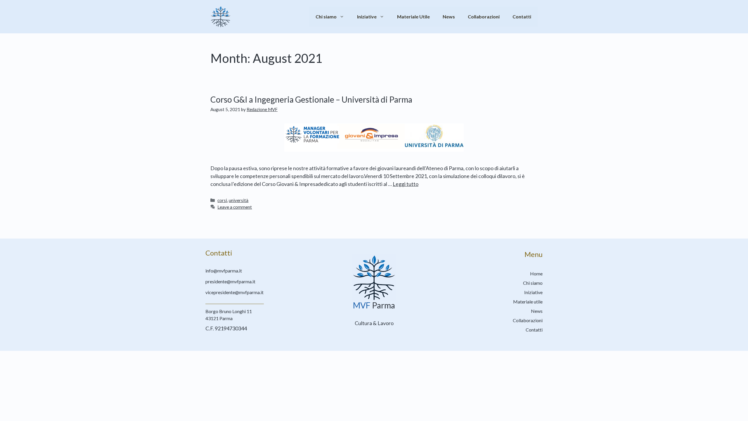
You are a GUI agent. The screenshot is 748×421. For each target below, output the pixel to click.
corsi (222, 200)
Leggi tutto (405, 184)
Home (536, 273)
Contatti (521, 16)
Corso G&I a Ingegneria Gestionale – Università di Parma (311, 99)
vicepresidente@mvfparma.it (234, 292)
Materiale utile (528, 301)
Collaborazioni (484, 16)
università (238, 200)
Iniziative (367, 16)
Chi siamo (326, 16)
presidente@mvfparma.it (230, 281)
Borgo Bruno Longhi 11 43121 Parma (228, 314)
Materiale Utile (413, 16)
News (449, 16)
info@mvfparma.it (223, 270)
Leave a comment (234, 207)
